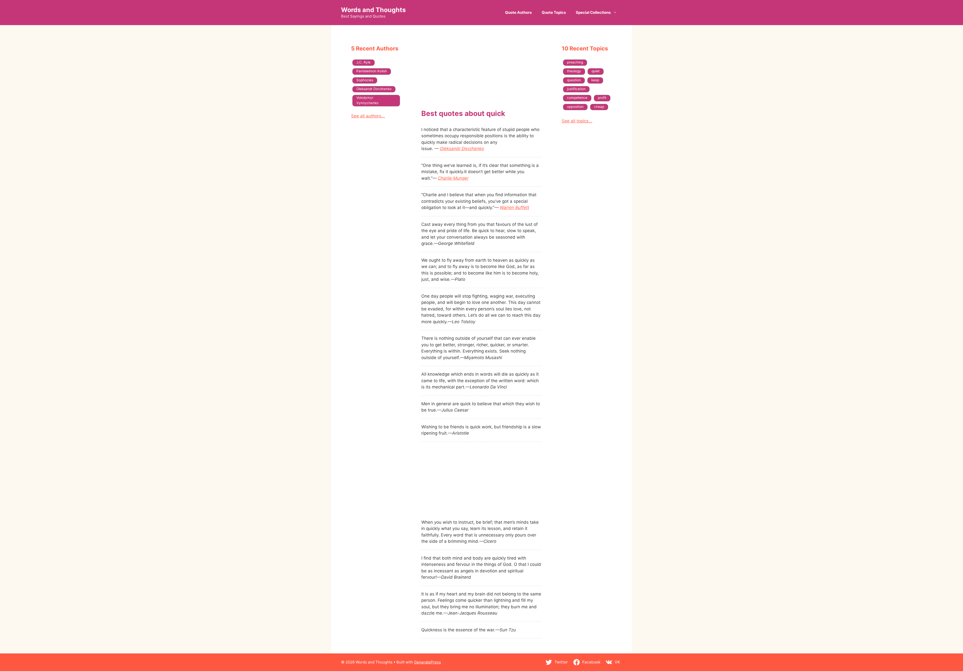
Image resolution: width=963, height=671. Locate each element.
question (574, 80)
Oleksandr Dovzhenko (462, 148)
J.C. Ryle (363, 62)
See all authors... (368, 115)
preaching (575, 62)
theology (574, 71)
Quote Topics (554, 12)
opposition (575, 107)
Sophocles (364, 80)
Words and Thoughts (373, 10)
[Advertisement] (481, 72)
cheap (599, 107)
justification (576, 89)
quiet (596, 71)
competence (577, 98)
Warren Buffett (514, 207)
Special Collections (593, 12)
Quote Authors (518, 12)
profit (602, 98)
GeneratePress (427, 662)
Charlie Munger (453, 178)
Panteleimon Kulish (371, 71)
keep (595, 80)
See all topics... (577, 120)
